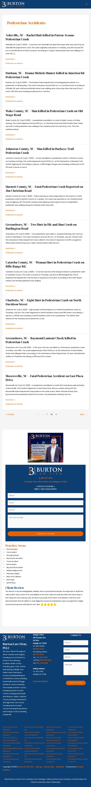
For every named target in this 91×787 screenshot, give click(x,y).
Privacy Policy (49, 767)
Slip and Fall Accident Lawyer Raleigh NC (32, 749)
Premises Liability (13, 573)
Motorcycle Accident (15, 558)
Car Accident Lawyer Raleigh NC (10, 728)
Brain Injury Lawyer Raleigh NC (34, 728)
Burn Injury (11, 580)
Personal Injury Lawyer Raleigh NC (11, 733)
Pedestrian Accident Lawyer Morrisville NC (78, 744)
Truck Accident (12, 561)
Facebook (37, 681)
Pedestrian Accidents (14, 63)
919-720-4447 (38, 655)
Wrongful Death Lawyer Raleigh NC (11, 755)
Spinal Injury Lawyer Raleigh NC (34, 755)
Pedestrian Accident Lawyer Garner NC (78, 760)
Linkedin (45, 681)
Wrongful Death (13, 555)
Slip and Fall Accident (15, 567)
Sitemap (39, 767)
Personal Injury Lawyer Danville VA (54, 755)
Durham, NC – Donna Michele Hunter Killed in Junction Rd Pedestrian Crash (45, 75)
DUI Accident (11, 564)
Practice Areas (15, 545)
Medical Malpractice (14, 570)
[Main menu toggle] (86, 4)
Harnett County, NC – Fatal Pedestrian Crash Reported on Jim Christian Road (44, 189)
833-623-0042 (45, 660)
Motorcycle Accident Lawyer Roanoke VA (53, 739)
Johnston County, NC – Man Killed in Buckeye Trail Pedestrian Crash (40, 151)
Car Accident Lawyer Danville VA (53, 760)
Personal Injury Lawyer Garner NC (76, 755)
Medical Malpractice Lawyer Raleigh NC (13, 749)
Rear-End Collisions (14, 576)
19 (56, 414)
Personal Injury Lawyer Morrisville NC (76, 739)
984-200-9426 (42, 663)
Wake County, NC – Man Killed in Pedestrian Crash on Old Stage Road (44, 113)
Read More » (10, 59)
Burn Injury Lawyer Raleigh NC (34, 739)
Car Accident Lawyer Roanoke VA (53, 744)
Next (83, 414)
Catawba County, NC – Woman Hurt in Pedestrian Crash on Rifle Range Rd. (45, 264)
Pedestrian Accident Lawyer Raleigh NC (35, 744)
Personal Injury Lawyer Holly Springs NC (56, 733)
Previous (9, 414)
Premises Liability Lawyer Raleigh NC (11, 744)
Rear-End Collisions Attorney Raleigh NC (10, 739)
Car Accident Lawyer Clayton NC (75, 728)
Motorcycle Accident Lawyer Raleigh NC (32, 733)
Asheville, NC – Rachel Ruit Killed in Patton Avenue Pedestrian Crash (40, 37)
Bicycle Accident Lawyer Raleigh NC (33, 760)
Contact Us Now (45, 534)
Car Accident (12, 552)
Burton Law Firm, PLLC (25, 767)
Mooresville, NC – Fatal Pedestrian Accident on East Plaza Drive (44, 378)
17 (47, 414)
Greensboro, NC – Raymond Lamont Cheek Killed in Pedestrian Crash (41, 340)
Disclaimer (60, 767)
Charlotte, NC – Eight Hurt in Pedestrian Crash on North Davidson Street (43, 302)
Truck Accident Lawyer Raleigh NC (11, 760)
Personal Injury (12, 549)
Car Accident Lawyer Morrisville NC (75, 733)
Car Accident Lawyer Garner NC (75, 749)
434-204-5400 (41, 657)
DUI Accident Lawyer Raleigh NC (53, 728)
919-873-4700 (38, 649)
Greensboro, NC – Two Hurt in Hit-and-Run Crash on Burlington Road (41, 226)
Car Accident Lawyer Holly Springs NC (55, 749)
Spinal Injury (11, 583)
